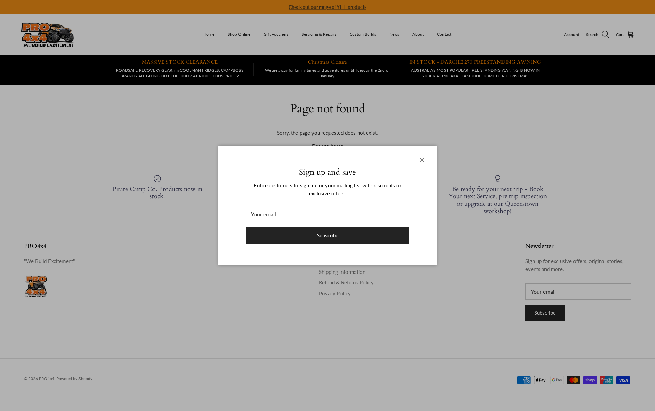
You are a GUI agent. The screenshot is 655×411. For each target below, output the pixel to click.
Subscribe (327, 235)
